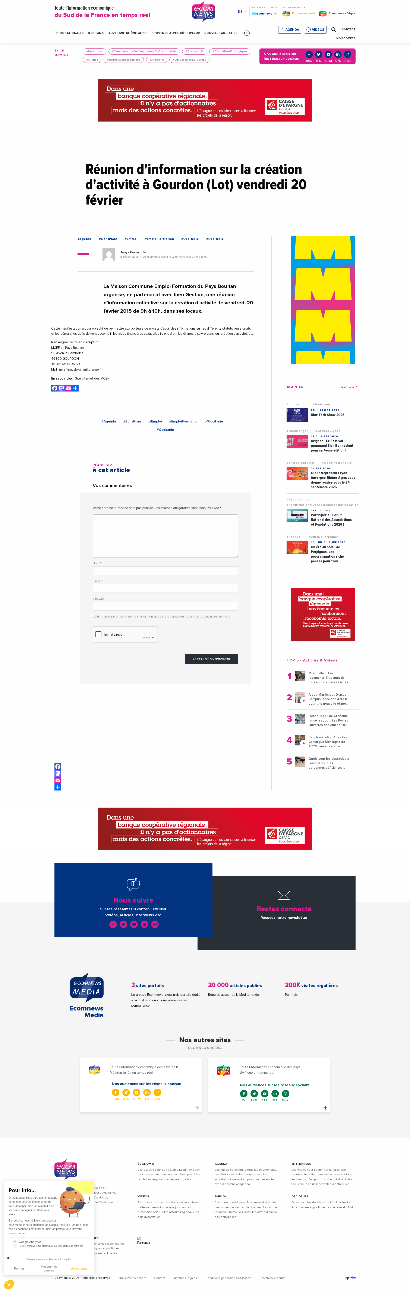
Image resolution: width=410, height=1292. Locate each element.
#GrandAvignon (327, 431)
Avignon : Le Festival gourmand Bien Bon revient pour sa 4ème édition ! (332, 446)
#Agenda (85, 239)
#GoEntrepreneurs (337, 462)
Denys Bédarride (133, 252)
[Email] (57, 780)
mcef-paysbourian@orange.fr (80, 369)
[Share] (57, 787)
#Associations (298, 499)
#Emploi (131, 239)
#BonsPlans (108, 239)
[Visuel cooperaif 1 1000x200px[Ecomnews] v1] (205, 100)
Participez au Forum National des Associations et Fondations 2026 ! (331, 520)
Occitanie (96, 33)
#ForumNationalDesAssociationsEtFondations (323, 504)
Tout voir (347, 387)
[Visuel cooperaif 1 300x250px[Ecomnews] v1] (323, 614)
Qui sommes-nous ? (132, 1278)
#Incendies (94, 51)
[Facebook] (57, 766)
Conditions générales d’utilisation (228, 1278)
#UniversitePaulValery (189, 59)
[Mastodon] (57, 773)
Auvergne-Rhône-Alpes (127, 33)
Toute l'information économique (102, 11)
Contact (159, 1278)
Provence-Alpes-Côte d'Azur (176, 33)
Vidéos (318, 29)
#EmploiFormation (159, 239)
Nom (97, 563)
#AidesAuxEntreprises (124, 59)
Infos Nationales (68, 33)
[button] (247, 33)
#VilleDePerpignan (324, 536)
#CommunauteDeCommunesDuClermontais (144, 51)
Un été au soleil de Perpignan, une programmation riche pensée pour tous (327, 554)
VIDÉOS (143, 1196)
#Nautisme (321, 404)
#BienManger (297, 431)
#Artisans (156, 59)
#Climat (92, 59)
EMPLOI (220, 1196)
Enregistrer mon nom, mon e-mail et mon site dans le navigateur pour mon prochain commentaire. (164, 616)
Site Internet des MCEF (92, 378)
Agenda (292, 29)
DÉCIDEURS (300, 1196)
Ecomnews (262, 13)
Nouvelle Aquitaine (220, 33)
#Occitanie (190, 239)
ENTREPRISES (301, 1163)
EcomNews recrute (273, 1278)
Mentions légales (185, 1278)
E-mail (97, 581)
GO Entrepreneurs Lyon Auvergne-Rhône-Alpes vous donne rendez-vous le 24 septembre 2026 (333, 480)
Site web (99, 598)
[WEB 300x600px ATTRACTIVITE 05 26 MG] (323, 300)
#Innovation (296, 404)
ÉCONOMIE (146, 1163)
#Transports (195, 51)
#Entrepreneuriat (301, 462)
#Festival (294, 536)
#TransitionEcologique (230, 51)
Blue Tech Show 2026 (327, 415)
